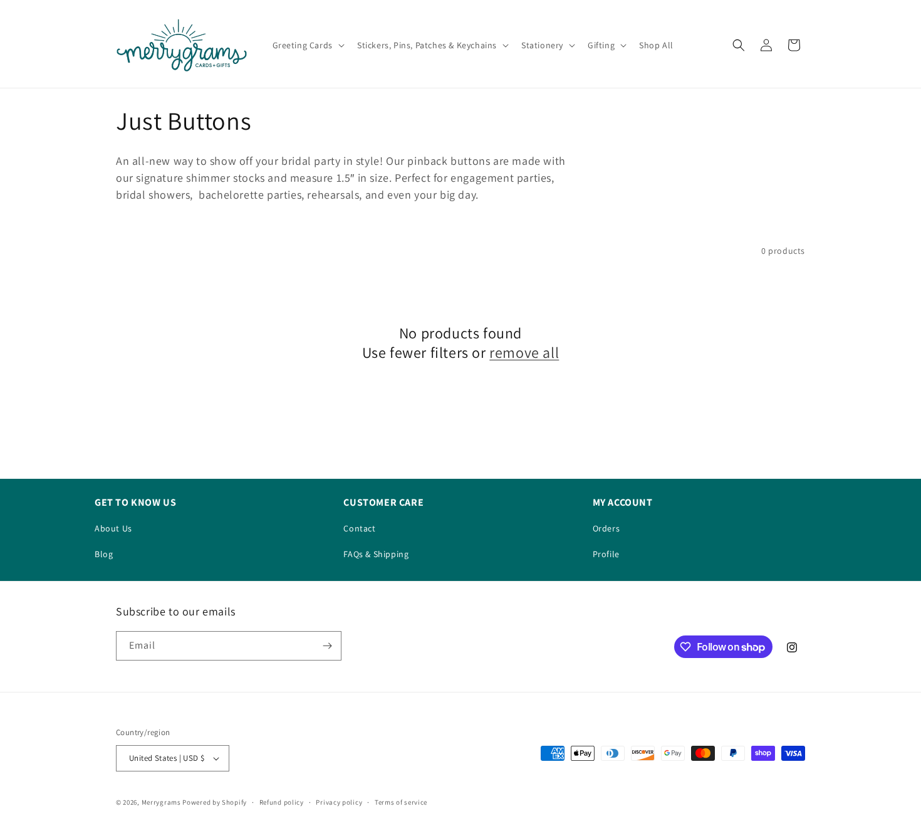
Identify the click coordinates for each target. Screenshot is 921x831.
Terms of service (401, 802)
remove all (524, 352)
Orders (606, 528)
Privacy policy (339, 802)
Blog (104, 554)
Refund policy (281, 802)
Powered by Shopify (214, 802)
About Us (113, 528)
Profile (606, 554)
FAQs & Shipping (375, 554)
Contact (359, 528)
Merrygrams (161, 802)
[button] (307, 45)
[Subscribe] (327, 646)
